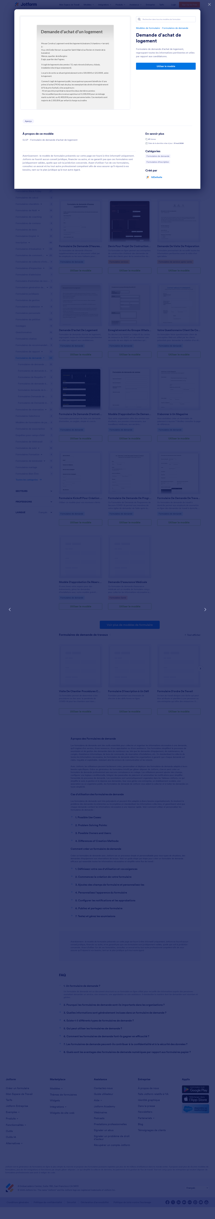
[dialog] (107, 609)
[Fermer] (209, 4)
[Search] (139, 19)
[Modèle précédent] (9, 609)
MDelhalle (156, 177)
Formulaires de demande (175, 28)
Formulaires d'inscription (157, 162)
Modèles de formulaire (148, 28)
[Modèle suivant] (205, 609)
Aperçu (28, 121)
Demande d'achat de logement (158, 38)
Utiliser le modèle (166, 66)
